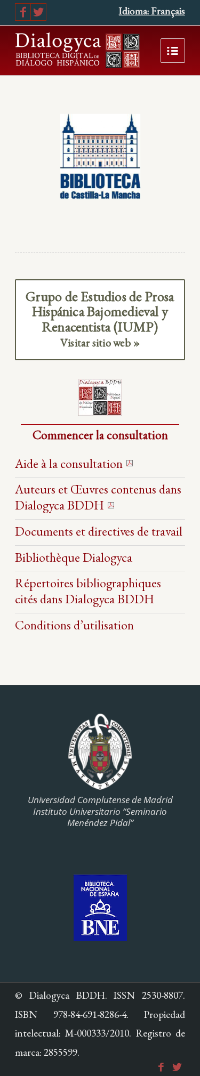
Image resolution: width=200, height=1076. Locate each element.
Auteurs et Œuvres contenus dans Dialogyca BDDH (98, 497)
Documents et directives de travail (98, 531)
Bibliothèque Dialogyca (73, 557)
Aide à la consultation (69, 463)
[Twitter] (38, 12)
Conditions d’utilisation (74, 625)
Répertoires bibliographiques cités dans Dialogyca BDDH (88, 591)
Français (168, 11)
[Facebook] (22, 12)
